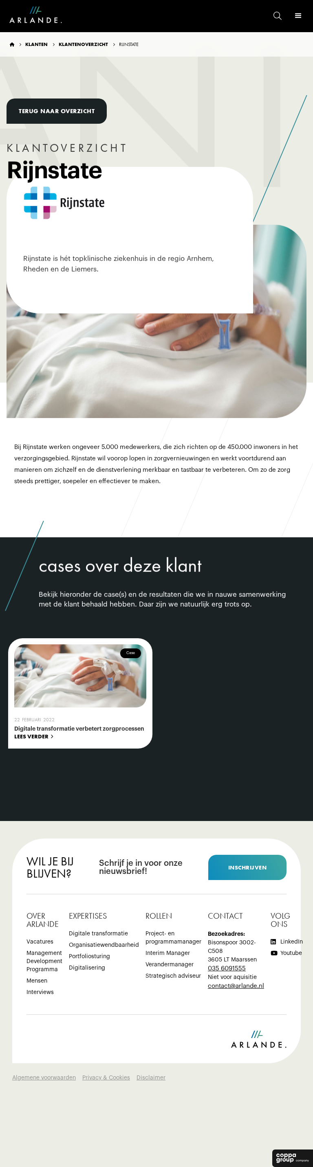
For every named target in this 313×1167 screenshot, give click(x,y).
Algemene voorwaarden (44, 1078)
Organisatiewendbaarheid (104, 945)
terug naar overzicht (57, 111)
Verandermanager (169, 965)
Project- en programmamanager (173, 938)
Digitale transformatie (98, 934)
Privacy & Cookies (106, 1078)
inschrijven (247, 867)
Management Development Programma (44, 961)
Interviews (40, 992)
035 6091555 (227, 969)
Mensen (36, 981)
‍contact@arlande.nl (236, 986)
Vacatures (39, 942)
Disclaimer (151, 1078)
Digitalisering (87, 968)
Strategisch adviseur (173, 976)
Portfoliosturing (89, 956)
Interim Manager (167, 953)
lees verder (31, 736)
